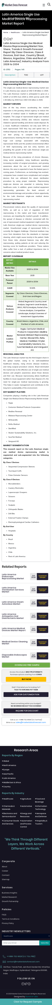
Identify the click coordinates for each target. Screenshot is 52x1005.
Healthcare (15, 32)
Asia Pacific (8, 774)
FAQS (4, 914)
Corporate (8, 861)
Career (5, 871)
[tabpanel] (26, 319)
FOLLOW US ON (26, 978)
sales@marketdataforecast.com (31, 722)
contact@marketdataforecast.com (23, 961)
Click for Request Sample (28, 1001)
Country (6, 786)
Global (5, 761)
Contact (5, 875)
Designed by (26, 996)
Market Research (9, 897)
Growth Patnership (10, 901)
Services (7, 887)
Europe (5, 769)
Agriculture (25, 799)
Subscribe (45, 943)
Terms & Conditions (10, 919)
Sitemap (5, 879)
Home (5, 32)
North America (9, 765)
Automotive (26, 806)
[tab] (10, 74)
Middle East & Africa (11, 782)
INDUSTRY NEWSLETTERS (16, 931)
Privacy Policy (8, 923)
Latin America (9, 778)
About (4, 866)
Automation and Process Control (26, 823)
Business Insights (9, 893)
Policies (6, 909)
